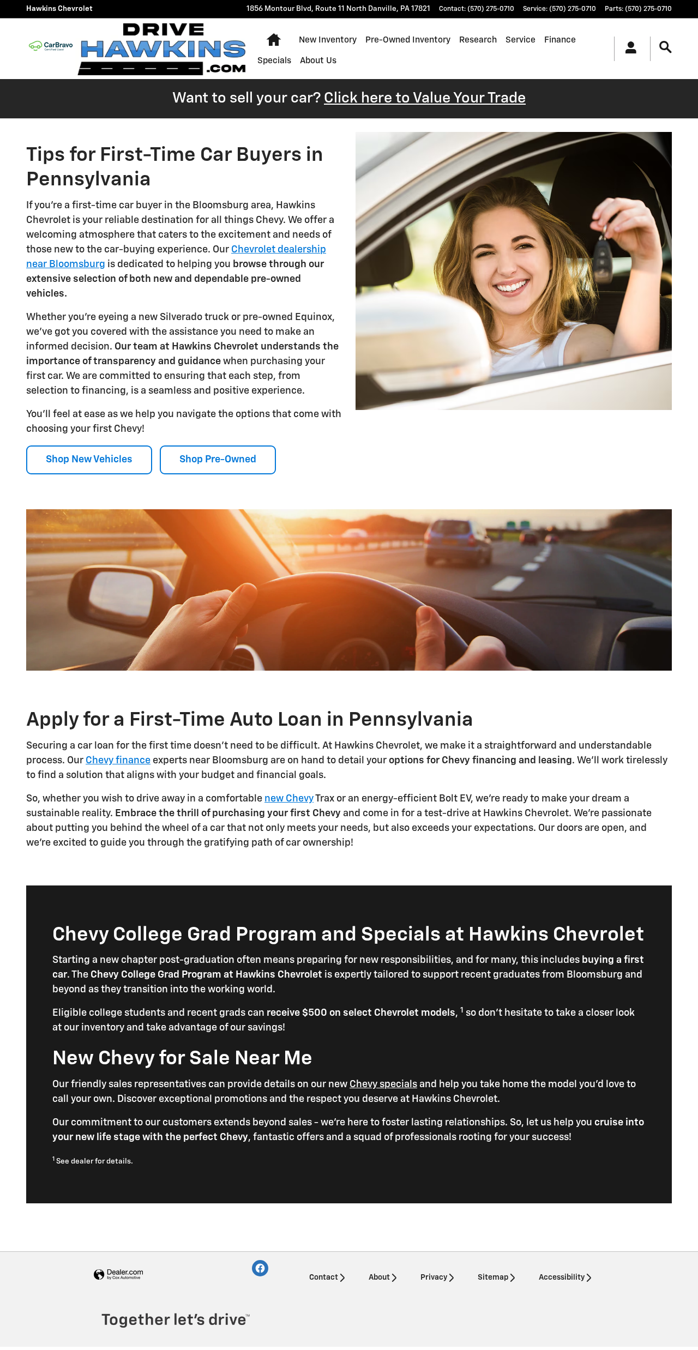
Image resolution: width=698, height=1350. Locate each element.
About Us (318, 61)
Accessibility (562, 1277)
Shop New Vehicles (89, 460)
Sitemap (493, 1277)
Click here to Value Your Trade (425, 98)
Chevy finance (118, 761)
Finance (560, 40)
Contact (323, 1277)
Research (478, 40)
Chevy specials (383, 1084)
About (379, 1277)
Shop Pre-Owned (217, 460)
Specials (274, 61)
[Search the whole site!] (665, 48)
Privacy (433, 1277)
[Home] (50, 48)
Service (520, 40)
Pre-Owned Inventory (407, 40)
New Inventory (328, 40)
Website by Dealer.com (118, 1275)
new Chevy (289, 799)
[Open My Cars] (628, 49)
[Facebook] (260, 1268)
